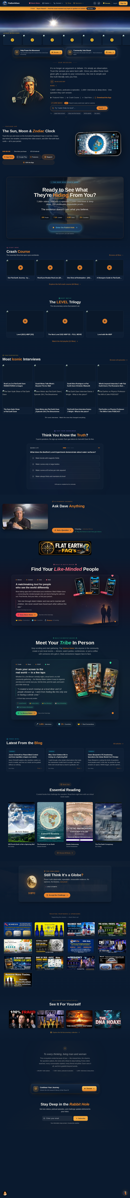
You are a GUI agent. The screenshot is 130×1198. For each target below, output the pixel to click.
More (52, 86)
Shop (69, 3)
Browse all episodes (117, 360)
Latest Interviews (11, 33)
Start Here (88, 97)
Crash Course (74, 97)
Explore (46, 3)
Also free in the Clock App (46, 615)
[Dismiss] (99, 8)
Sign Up (123, 3)
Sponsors (79, 3)
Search (101, 108)
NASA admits (87, 113)
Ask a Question (63, 530)
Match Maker (35, 3)
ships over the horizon (74, 113)
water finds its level (59, 113)
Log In (115, 3)
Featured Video (58, 97)
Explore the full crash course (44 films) (64, 284)
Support (49, 157)
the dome (97, 113)
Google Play (23, 157)
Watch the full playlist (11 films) (64, 341)
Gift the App (29, 162)
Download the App (104, 97)
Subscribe (81, 1118)
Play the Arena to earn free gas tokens (89, 531)
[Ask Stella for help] (4, 1193)
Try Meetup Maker (26, 713)
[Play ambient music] (98, 3)
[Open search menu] (94, 3)
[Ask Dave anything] (125, 1193)
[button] (97, 143)
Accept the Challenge (57, 895)
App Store (9, 157)
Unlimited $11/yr (88, 529)
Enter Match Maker (26, 615)
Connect (58, 3)
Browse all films (115, 255)
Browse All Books (65, 853)
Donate (107, 3)
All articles (117, 744)
